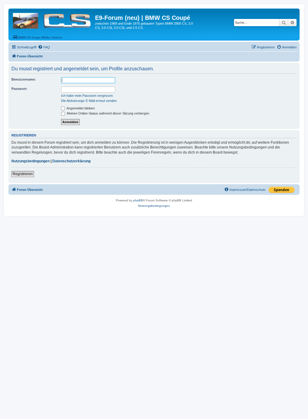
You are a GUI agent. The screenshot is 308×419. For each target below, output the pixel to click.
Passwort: (19, 88)
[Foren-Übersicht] (52, 19)
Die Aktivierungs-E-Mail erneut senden (89, 100)
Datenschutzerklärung (71, 161)
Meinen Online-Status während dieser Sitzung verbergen (107, 113)
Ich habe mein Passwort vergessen (87, 95)
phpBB (138, 200)
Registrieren (23, 174)
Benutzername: (23, 79)
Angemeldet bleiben (80, 108)
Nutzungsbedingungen (30, 161)
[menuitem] (44, 47)
